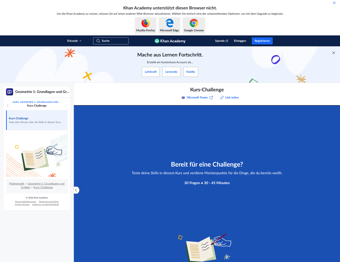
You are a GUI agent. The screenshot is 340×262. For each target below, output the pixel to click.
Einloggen (240, 40)
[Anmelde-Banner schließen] (333, 52)
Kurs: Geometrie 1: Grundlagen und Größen (37, 102)
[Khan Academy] (170, 41)
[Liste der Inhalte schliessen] (76, 190)
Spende (220, 40)
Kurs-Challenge (18, 118)
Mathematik (16, 183)
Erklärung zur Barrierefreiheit (45, 204)
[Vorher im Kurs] (8, 105)
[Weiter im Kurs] (66, 105)
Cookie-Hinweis (22, 204)
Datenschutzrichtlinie (49, 202)
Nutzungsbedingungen (25, 202)
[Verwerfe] (334, 3)
